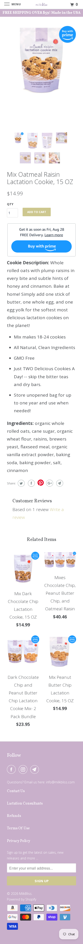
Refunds (14, 816)
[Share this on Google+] (49, 483)
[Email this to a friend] (59, 483)
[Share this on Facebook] (31, 483)
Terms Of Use (18, 828)
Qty (10, 204)
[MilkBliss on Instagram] (24, 769)
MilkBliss (25, 893)
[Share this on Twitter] (21, 483)
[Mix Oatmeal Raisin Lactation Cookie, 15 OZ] (41, 60)
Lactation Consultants (25, 803)
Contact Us (16, 791)
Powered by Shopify (21, 899)
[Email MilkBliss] (35, 769)
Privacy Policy (18, 841)
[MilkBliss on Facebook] (12, 769)
